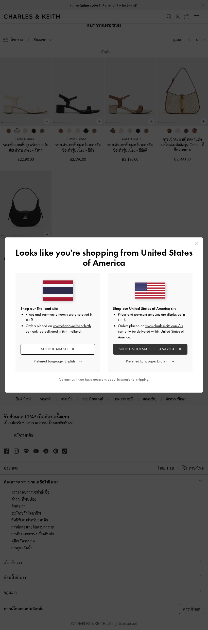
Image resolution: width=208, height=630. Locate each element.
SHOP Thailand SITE (58, 349)
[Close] (196, 243)
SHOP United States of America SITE (150, 349)
